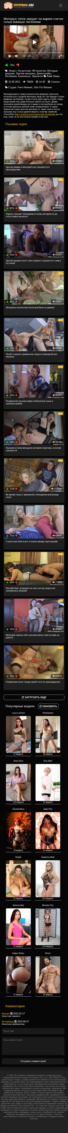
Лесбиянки (11, 76)
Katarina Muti (47, 878)
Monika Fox (47, 926)
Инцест (13, 70)
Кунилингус (24, 76)
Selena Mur (18, 926)
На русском (24, 70)
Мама (56, 76)
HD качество (39, 70)
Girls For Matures (43, 87)
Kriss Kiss (18, 781)
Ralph (18, 878)
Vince (48, 974)
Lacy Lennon (18, 734)
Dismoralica (18, 830)
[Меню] (60, 5)
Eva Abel (48, 781)
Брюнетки (37, 76)
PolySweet (48, 734)
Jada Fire (48, 830)
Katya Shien (18, 974)
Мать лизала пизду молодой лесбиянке (35, 114)
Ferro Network (25, 87)
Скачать (55, 81)
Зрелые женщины (25, 73)
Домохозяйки (44, 73)
